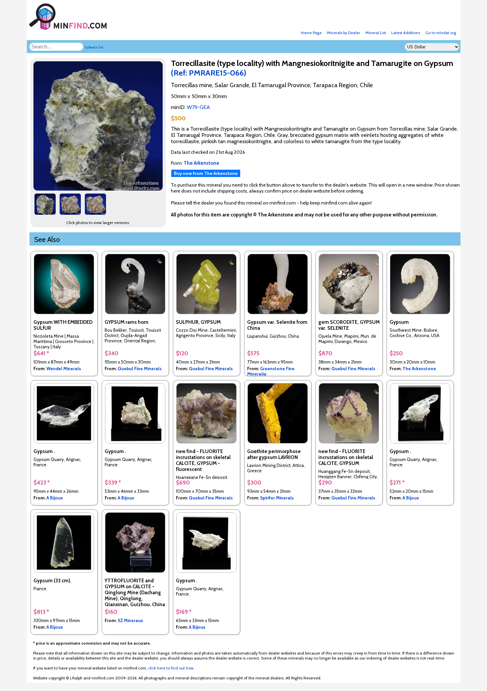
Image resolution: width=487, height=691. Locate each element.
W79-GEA (198, 107)
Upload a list (93, 47)
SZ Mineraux (130, 620)
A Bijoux (54, 497)
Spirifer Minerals (277, 497)
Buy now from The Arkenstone (206, 173)
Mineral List (375, 32)
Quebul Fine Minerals (140, 368)
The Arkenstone (419, 368)
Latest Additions (405, 32)
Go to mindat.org (440, 32)
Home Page (311, 32)
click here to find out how (170, 667)
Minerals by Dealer (343, 32)
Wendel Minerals (63, 368)
